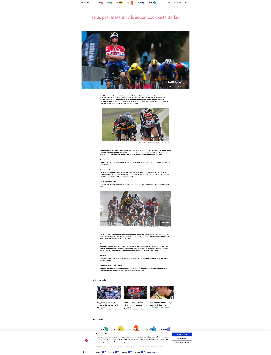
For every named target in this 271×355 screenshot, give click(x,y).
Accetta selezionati (182, 338)
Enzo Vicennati (126, 23)
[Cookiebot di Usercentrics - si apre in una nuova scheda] (86, 352)
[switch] (117, 352)
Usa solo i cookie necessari (182, 342)
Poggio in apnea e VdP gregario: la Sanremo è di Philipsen (107, 305)
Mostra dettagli (151, 352)
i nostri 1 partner (103, 336)
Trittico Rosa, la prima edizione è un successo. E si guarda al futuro (135, 305)
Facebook (174, 2)
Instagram (169, 2)
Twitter (171, 2)
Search (183, 3)
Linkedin (180, 2)
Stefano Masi (128, 309)
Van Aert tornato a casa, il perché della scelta (161, 303)
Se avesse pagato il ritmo (135, 246)
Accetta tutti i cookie (182, 334)
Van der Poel (119, 95)
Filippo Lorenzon (102, 309)
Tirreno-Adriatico (133, 99)
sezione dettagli (145, 346)
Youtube (177, 2)
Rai (125, 103)
